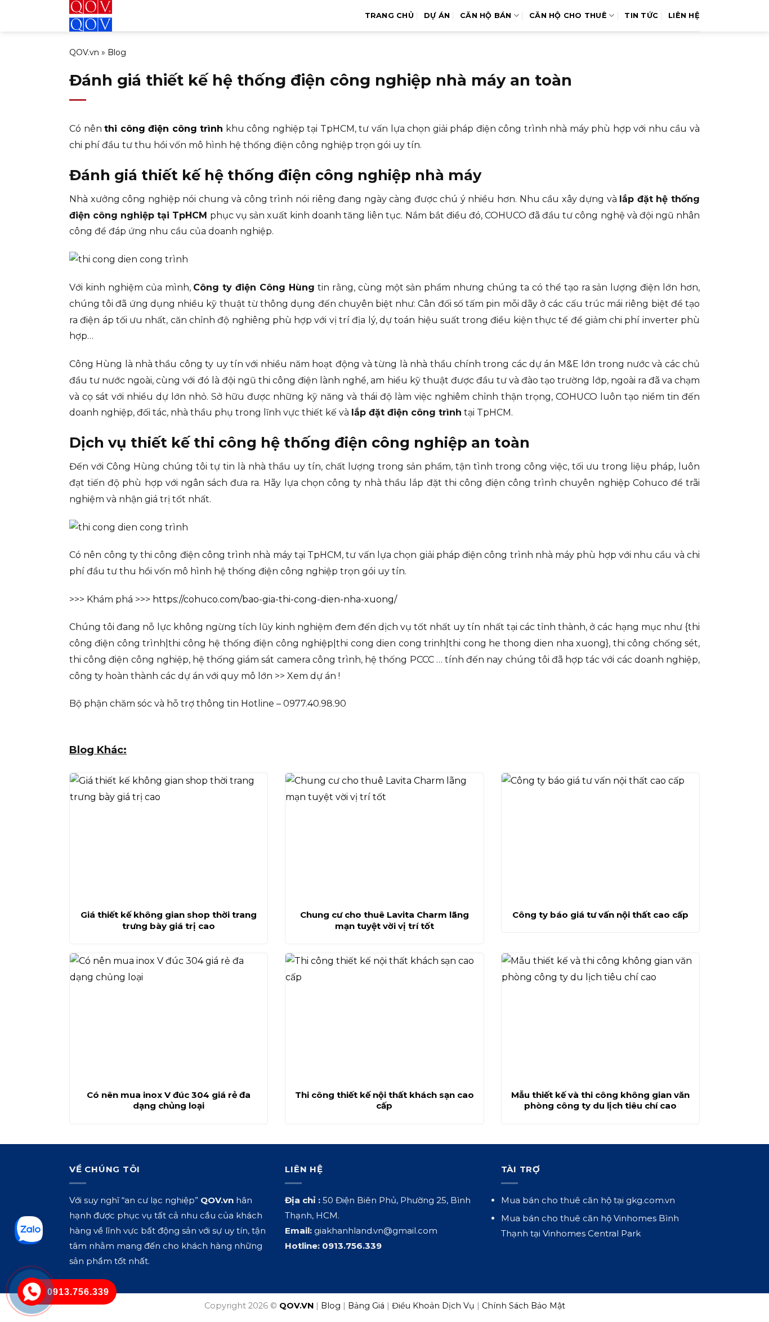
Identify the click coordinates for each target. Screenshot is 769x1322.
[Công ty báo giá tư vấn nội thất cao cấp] (600, 838)
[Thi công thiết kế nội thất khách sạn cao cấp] (384, 1018)
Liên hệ (684, 15)
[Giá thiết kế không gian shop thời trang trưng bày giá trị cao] (168, 838)
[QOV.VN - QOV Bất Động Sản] (115, 16)
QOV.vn (84, 52)
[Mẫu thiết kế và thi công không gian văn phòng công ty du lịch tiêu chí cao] (600, 1018)
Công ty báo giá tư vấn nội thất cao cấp (600, 914)
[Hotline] (31, 1291)
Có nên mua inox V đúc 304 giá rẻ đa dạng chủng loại (169, 1100)
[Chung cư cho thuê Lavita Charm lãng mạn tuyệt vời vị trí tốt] (384, 838)
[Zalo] (28, 1230)
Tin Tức (641, 15)
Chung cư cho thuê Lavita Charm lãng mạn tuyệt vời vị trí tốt (384, 920)
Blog (117, 52)
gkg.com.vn (650, 1200)
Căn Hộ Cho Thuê (568, 15)
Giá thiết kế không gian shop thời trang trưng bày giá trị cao (169, 920)
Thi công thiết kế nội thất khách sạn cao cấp (384, 1100)
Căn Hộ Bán (486, 15)
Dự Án (437, 15)
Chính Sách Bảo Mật (523, 1306)
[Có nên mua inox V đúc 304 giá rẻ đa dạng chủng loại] (168, 1018)
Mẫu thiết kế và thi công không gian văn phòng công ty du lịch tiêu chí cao (600, 1100)
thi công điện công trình (163, 128)
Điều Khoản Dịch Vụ (433, 1306)
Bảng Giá (366, 1306)
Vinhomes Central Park (592, 1233)
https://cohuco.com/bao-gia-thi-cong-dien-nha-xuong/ (275, 599)
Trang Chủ (389, 15)
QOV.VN (296, 1306)
